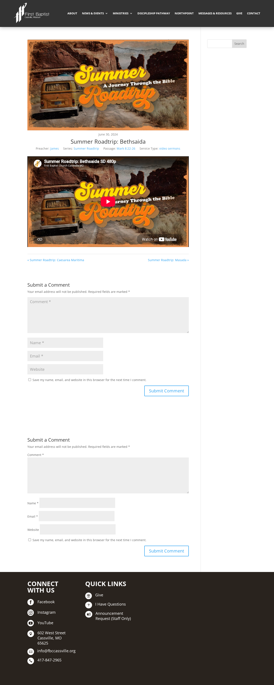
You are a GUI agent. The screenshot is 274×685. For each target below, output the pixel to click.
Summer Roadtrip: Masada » (168, 260)
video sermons (169, 148)
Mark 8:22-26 (126, 148)
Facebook (46, 601)
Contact (253, 13)
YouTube (45, 622)
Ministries (120, 13)
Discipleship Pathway (153, 13)
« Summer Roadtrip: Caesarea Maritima (55, 260)
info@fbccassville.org (56, 650)
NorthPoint (184, 13)
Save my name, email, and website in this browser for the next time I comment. (89, 380)
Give (239, 13)
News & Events (93, 13)
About (72, 13)
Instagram (46, 612)
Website (33, 530)
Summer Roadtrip (86, 148)
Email (32, 516)
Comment (35, 455)
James (54, 148)
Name (33, 503)
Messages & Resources (215, 13)
